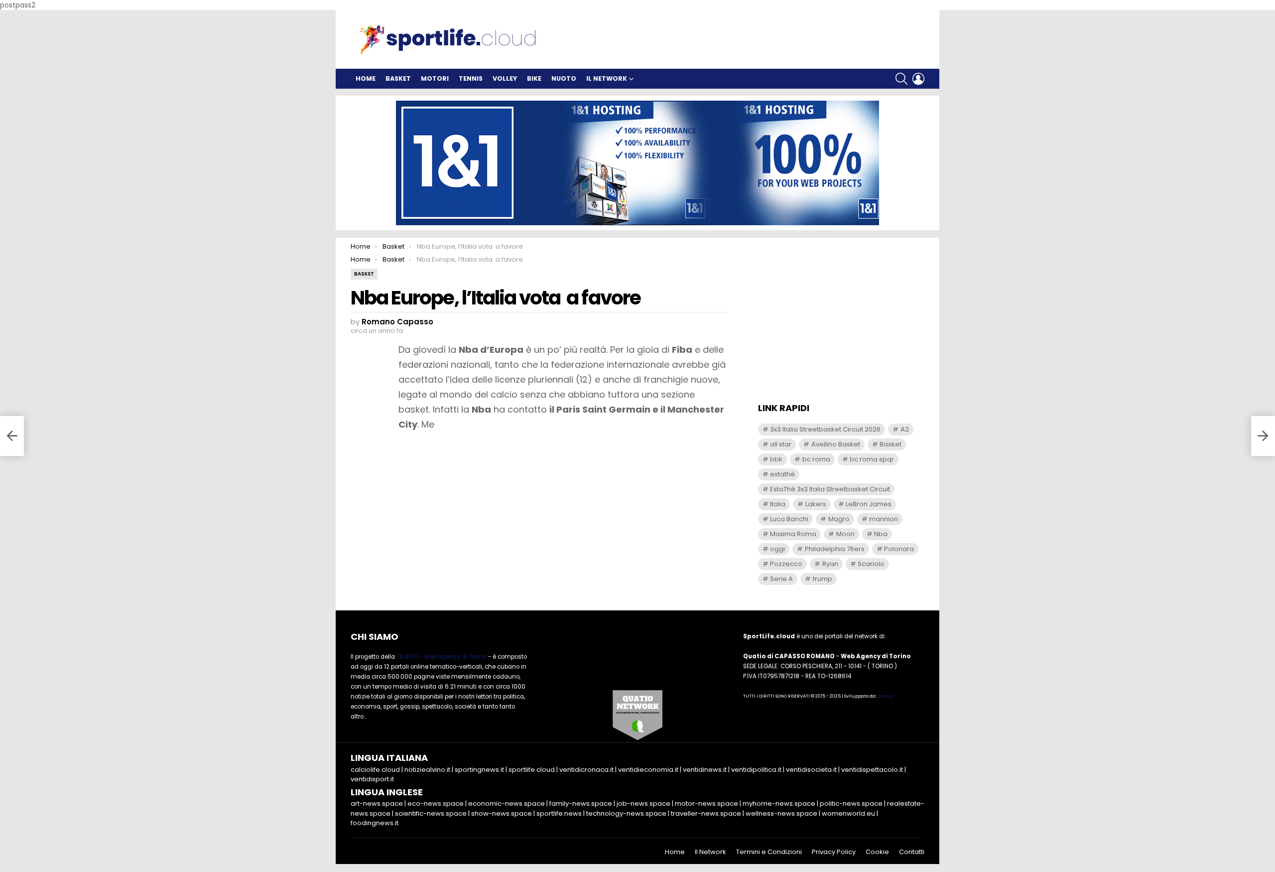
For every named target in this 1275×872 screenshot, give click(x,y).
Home (366, 78)
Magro (839, 519)
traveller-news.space (706, 813)
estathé (782, 474)
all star (780, 444)
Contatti (911, 852)
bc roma (816, 459)
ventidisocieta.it (811, 769)
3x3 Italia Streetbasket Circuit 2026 (825, 429)
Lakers (815, 504)
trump (822, 578)
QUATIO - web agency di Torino (441, 657)
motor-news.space (706, 803)
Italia (777, 504)
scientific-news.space (431, 813)
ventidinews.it (705, 769)
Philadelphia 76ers (835, 549)
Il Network (606, 78)
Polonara (899, 549)
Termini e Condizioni (769, 852)
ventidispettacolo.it (872, 769)
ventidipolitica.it (756, 769)
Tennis (471, 78)
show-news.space (501, 813)
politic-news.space (851, 803)
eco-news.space (435, 803)
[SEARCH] (901, 79)
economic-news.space (506, 803)
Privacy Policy (834, 852)
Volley (505, 78)
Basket (398, 78)
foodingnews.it (374, 823)
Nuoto (563, 78)
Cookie (877, 852)
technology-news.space (626, 813)
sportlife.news (559, 813)
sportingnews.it (479, 769)
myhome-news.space (779, 803)
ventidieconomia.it (648, 769)
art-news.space (377, 803)
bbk (776, 459)
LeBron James (869, 504)
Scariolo (871, 564)
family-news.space (580, 803)
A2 (904, 429)
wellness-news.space (781, 813)
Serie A (781, 578)
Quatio (885, 696)
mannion (883, 519)
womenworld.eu (848, 813)
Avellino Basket (835, 444)
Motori (435, 78)
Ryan (830, 564)
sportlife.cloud (532, 769)
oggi (777, 549)
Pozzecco (786, 564)
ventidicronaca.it (586, 769)
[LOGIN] (918, 79)
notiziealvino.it (427, 769)
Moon (845, 534)
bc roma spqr (872, 459)
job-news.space (643, 803)
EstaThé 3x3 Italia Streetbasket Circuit (830, 489)
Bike (534, 78)
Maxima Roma (793, 534)
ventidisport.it (372, 779)
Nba (881, 534)
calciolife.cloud (375, 769)
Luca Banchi (789, 519)
